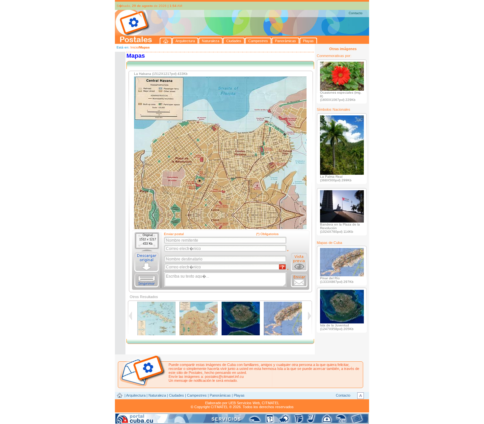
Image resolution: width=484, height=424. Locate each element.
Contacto (356, 13)
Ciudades (176, 395)
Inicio (134, 47)
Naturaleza (157, 395)
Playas (239, 395)
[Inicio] (166, 41)
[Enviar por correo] (299, 280)
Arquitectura (136, 395)
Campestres (197, 395)
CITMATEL (270, 403)
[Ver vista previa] (299, 262)
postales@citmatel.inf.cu (224, 377)
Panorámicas (220, 395)
